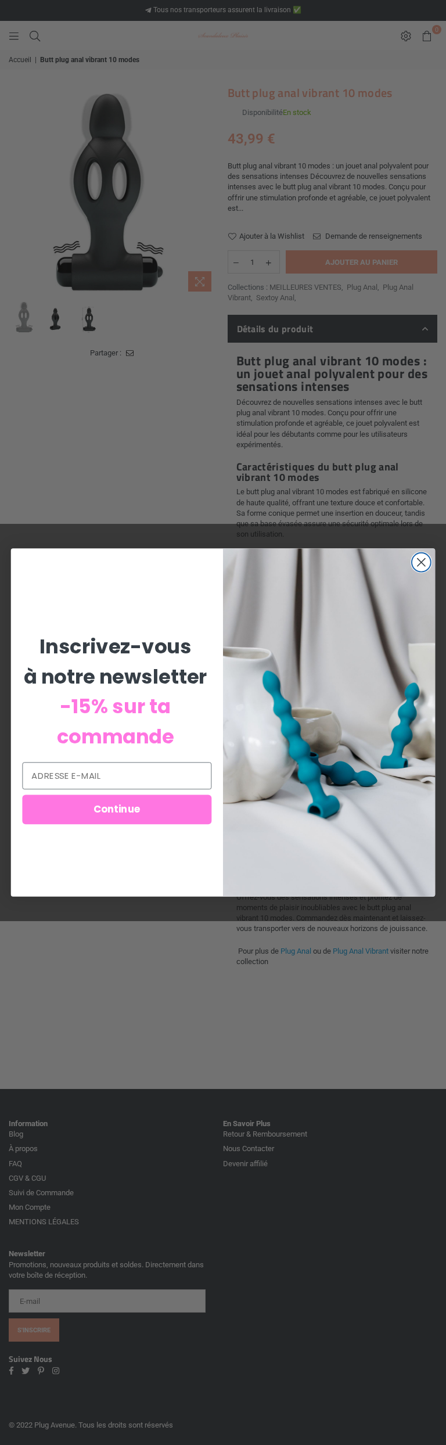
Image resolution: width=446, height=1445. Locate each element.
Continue (117, 809)
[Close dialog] (421, 562)
